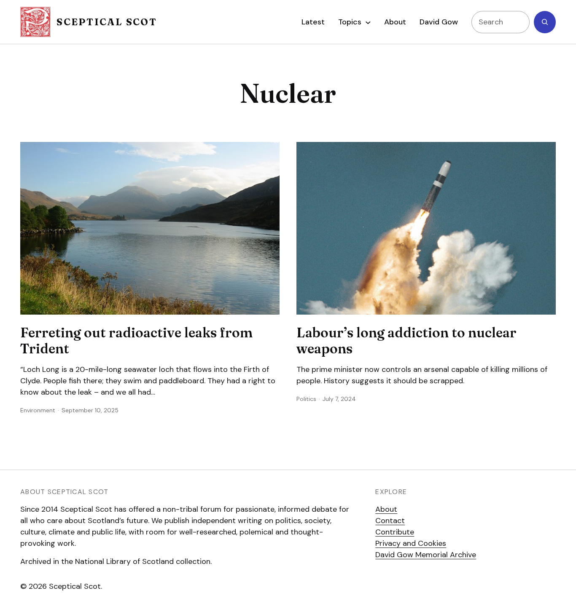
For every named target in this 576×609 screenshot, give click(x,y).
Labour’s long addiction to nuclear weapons (406, 341)
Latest (313, 22)
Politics (306, 399)
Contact (390, 521)
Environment (37, 410)
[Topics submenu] (368, 22)
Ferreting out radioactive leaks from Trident (136, 341)
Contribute (394, 532)
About (386, 509)
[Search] (545, 22)
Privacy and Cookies (410, 543)
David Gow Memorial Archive (425, 555)
